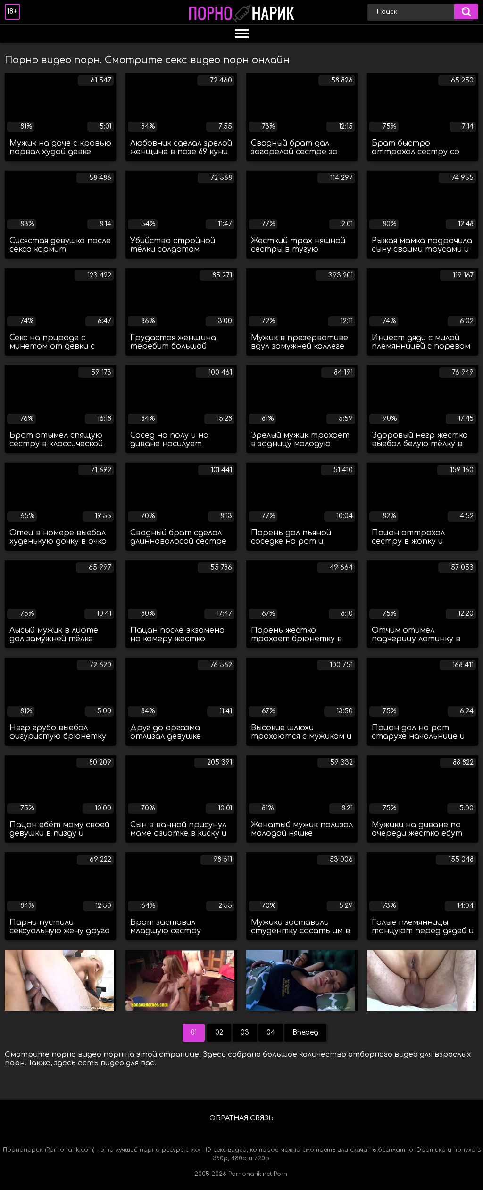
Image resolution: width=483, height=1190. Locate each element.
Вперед (305, 1032)
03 (245, 1032)
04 (270, 1032)
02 (219, 1032)
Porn (280, 1174)
